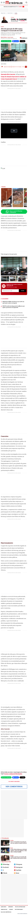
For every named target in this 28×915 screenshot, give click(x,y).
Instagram (19, 867)
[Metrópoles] (14, 2)
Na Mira (2, 26)
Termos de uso (4, 909)
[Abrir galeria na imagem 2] (14, 278)
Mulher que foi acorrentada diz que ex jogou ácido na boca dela (18, 857)
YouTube (18, 870)
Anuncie (11, 909)
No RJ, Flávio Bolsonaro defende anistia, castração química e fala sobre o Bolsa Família (18, 851)
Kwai (17, 873)
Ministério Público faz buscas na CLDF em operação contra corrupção (13, 302)
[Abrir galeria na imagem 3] (22, 278)
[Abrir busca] (26, 2)
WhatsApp (6, 864)
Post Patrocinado (19, 909)
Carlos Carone (10, 37)
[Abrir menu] (1, 2)
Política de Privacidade (20, 906)
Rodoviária (17, 781)
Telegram (19, 864)
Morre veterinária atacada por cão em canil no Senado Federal (18, 842)
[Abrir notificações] (4, 2)
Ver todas (7, 293)
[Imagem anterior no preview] (2, 266)
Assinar (22, 290)
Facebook (6, 867)
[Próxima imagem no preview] (26, 266)
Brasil (11, 848)
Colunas (12, 17)
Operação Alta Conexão (8, 74)
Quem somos (3, 906)
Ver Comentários (14, 786)
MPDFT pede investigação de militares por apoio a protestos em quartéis (13, 306)
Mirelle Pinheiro (4, 37)
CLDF (9, 781)
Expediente (10, 906)
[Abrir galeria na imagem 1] (14, 266)
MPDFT (12, 781)
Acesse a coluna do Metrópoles (13, 774)
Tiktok (5, 873)
